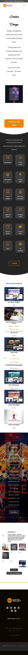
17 (21, 517)
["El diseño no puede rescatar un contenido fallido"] (5, 555)
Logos (14, 336)
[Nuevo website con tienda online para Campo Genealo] (22, 547)
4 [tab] (14, 105)
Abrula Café (14, 332)
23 (14, 520)
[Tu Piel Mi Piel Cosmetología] (14, 360)
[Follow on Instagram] (7, 608)
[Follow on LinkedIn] (12, 611)
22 (13, 520)
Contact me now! (14, 123)
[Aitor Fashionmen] (14, 377)
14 (17, 517)
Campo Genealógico (14, 405)
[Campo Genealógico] (14, 397)
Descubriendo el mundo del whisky (14, 322)
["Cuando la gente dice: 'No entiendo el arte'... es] (14, 563)
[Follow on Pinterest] (18, 608)
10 (12, 517)
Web (14, 305)
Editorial (16, 326)
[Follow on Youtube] (15, 608)
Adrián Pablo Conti (14, 451)
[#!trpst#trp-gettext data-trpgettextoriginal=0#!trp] (5, 563)
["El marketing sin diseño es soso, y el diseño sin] (14, 547)
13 (16, 517)
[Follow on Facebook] (11, 608)
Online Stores (14, 368)
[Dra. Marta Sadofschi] (14, 294)
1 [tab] (10, 105)
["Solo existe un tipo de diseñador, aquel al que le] (22, 555)
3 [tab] (13, 105)
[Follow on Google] (15, 611)
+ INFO (14, 263)
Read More (14, 512)
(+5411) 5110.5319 (9, 1)
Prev (2, 94)
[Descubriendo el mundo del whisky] (14, 314)
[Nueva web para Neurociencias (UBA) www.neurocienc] (22, 563)
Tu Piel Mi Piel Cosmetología (14, 365)
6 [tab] (17, 105)
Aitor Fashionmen (14, 385)
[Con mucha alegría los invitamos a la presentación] (14, 555)
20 (25, 517)
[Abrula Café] (14, 329)
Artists (11, 326)
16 (20, 517)
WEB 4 (18, 618)
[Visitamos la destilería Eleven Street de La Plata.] (5, 547)
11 (13, 517)
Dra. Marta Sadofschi (14, 302)
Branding (17, 454)
